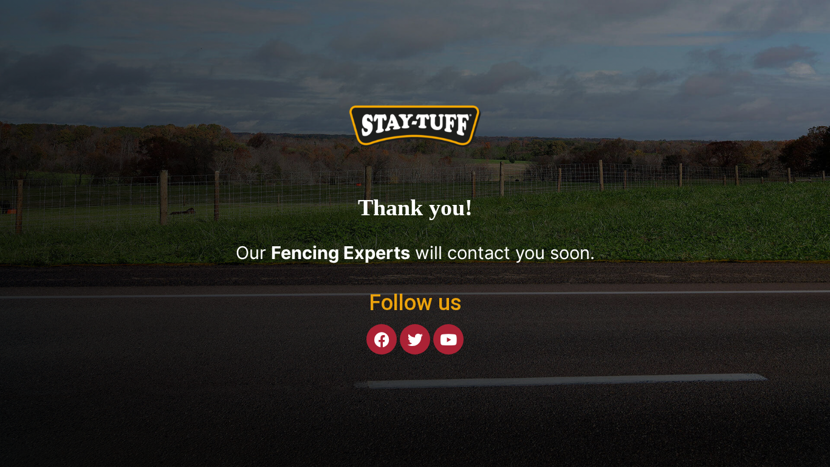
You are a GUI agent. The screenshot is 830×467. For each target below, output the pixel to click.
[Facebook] (381, 339)
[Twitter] (415, 339)
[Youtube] (448, 339)
